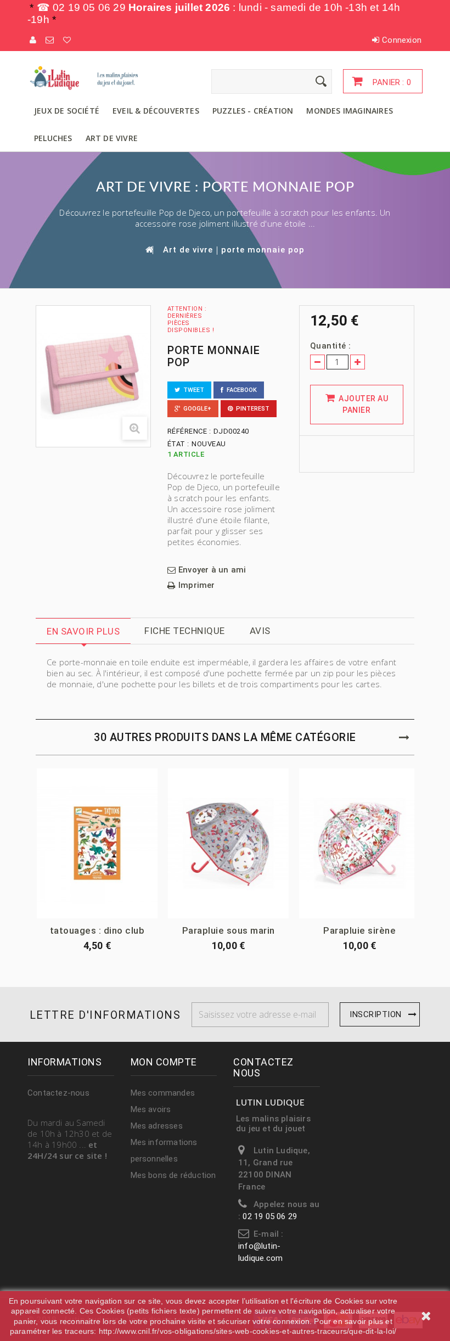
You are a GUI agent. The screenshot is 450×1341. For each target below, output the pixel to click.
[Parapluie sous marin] (228, 843)
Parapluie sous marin (228, 930)
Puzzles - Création (253, 110)
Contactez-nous (58, 1093)
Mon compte (164, 1062)
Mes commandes (163, 1093)
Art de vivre (112, 138)
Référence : (189, 431)
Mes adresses (157, 1126)
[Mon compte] (33, 40)
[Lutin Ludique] (87, 78)
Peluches (53, 138)
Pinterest (251, 408)
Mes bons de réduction (173, 1175)
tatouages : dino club (97, 930)
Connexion (401, 40)
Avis (260, 630)
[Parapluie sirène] (359, 843)
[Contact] (50, 40)
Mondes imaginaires (349, 110)
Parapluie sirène (359, 930)
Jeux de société (66, 110)
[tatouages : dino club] (97, 843)
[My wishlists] (67, 40)
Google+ (195, 408)
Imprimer (196, 585)
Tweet (192, 390)
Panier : (390, 82)
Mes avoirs (151, 1109)
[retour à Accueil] (148, 249)
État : (178, 444)
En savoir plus (83, 631)
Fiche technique (184, 630)
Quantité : (330, 346)
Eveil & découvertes (156, 110)
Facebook (240, 390)
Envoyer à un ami (212, 570)
